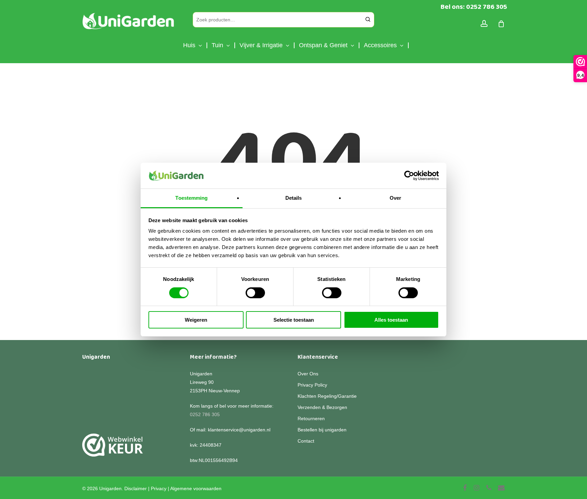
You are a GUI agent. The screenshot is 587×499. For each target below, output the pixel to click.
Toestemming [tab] (191, 198)
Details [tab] (293, 198)
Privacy (158, 488)
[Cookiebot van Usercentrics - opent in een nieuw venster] (409, 176)
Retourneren (311, 418)
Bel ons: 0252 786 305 (474, 6)
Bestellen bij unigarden (322, 429)
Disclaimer (135, 488)
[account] (484, 23)
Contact (306, 441)
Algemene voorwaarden (195, 488)
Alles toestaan (391, 320)
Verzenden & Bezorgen (322, 407)
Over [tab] (395, 198)
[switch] (255, 292)
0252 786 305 (205, 414)
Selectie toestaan (293, 320)
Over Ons (308, 373)
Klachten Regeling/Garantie (327, 396)
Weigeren (196, 320)
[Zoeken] (368, 20)
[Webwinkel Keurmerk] (112, 448)
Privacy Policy (312, 385)
